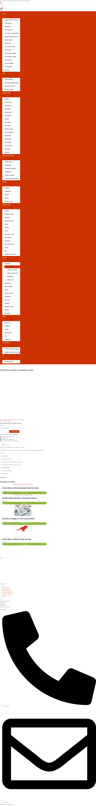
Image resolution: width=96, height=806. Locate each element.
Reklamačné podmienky (7, 592)
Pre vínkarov (14, 419)
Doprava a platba (5, 587)
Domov (1, 419)
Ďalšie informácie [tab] (5, 445)
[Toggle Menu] (11, 16)
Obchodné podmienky (6, 590)
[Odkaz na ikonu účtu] (0, 2)
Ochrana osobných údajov (7, 593)
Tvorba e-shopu (11, 804)
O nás (3, 586)
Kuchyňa (9, 419)
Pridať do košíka (14, 431)
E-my (6, 477)
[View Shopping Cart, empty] (1, 9)
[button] (6, 13)
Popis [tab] (3, 443)
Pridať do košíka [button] (24, 492)
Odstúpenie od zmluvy (6, 595)
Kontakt (4, 596)
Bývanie (5, 419)
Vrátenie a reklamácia (6, 589)
